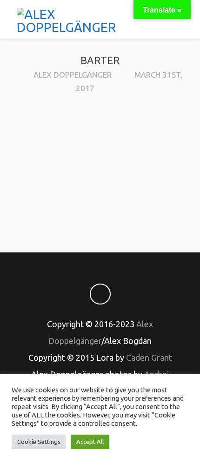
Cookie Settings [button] (38, 441)
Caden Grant (149, 357)
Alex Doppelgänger (72, 74)
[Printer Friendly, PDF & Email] (100, 212)
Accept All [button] (90, 441)
